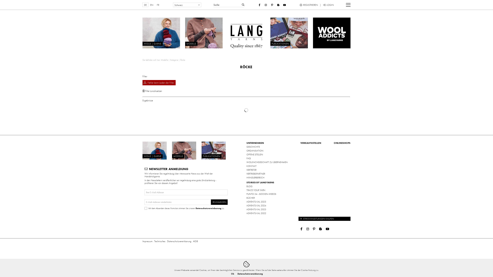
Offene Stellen (254, 154)
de (145, 5)
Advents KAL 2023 (256, 209)
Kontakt (251, 166)
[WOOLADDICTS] (331, 33)
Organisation (254, 150)
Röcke (182, 60)
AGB (195, 241)
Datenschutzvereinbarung (208, 208)
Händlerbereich (255, 177)
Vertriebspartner (255, 173)
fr (158, 5)
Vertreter (251, 170)
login (328, 5)
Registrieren (309, 5)
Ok (232, 273)
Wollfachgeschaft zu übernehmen (267, 162)
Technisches (159, 241)
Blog (249, 186)
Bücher (250, 197)
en (151, 5)
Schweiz (178, 5)
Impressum (147, 241)
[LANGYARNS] (246, 33)
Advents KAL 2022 (256, 213)
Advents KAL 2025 (256, 201)
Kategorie (174, 60)
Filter (145, 76)
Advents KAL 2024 (256, 205)
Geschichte (253, 146)
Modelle (164, 60)
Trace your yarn (255, 190)
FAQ (248, 158)
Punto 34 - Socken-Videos (261, 194)
